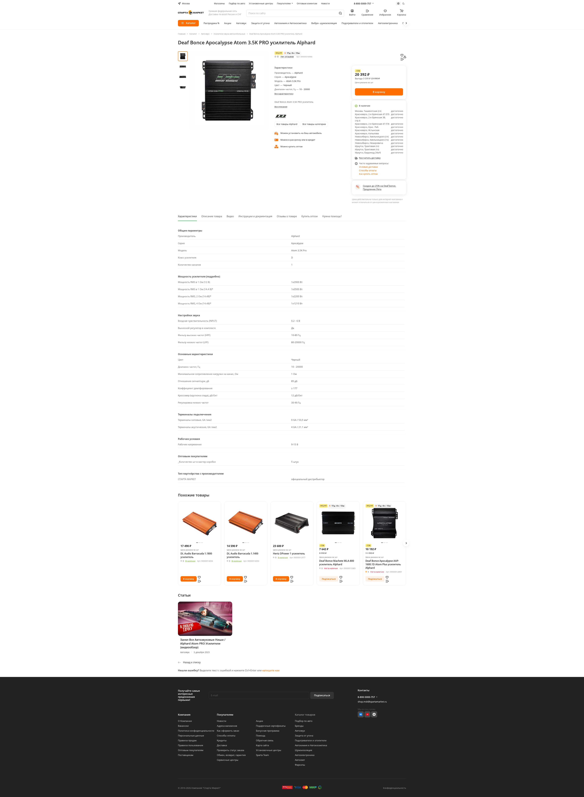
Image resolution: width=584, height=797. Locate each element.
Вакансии (183, 725)
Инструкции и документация (255, 216)
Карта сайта (262, 745)
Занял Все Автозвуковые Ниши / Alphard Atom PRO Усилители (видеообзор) (202, 643)
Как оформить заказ (228, 730)
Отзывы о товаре (287, 216)
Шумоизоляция (303, 750)
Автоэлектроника (304, 755)
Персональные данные (191, 735)
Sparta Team (262, 755)
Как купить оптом (368, 173)
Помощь (260, 735)
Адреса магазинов (227, 725)
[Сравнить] (402, 59)
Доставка (222, 745)
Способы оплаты (368, 170)
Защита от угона (304, 735)
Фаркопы (300, 764)
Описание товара (211, 216)
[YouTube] (367, 714)
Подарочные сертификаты (271, 725)
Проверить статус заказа (230, 750)
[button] (406, 543)
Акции (259, 720)
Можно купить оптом (291, 146)
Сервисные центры (227, 759)
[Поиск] (340, 13)
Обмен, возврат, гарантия (231, 755)
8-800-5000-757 (362, 3)
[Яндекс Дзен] (374, 714)
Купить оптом (309, 216)
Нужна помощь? (332, 216)
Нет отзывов (287, 56)
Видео (230, 216)
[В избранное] (402, 55)
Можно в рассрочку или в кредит (297, 139)
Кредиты (222, 740)
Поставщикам (185, 755)
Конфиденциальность (394, 787)
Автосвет (300, 759)
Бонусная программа (267, 730)
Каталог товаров (305, 714)
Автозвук (300, 730)
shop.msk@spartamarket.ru (372, 701)
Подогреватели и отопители (311, 740)
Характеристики (187, 216)
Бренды (299, 725)
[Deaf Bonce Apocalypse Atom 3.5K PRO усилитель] (228, 90)
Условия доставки (368, 166)
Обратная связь (264, 740)
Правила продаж (187, 740)
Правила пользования (190, 745)
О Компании (185, 720)
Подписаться (322, 695)
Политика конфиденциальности (196, 730)
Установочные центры (268, 750)
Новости (221, 720)
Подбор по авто (303, 720)
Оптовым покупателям (190, 750)
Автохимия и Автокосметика (311, 745)
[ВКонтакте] (361, 714)
